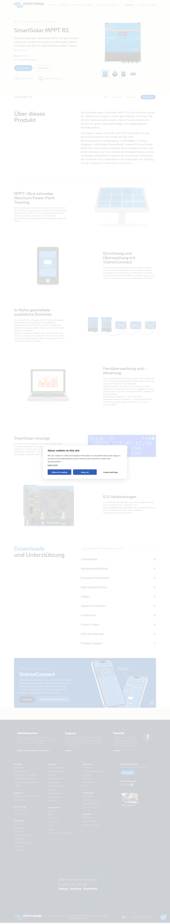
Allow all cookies (59, 472)
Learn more (53, 465)
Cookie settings (110, 472)
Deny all (85, 472)
